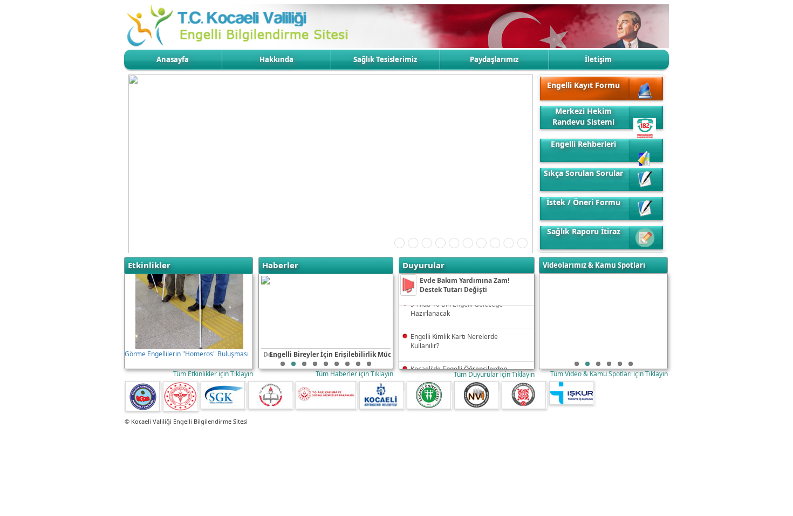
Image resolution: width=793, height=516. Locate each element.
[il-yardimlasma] (546, 386)
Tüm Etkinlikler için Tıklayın (213, 373)
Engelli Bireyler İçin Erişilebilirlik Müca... (334, 354)
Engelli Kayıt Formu (583, 85)
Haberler (280, 265)
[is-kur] (593, 386)
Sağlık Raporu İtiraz (583, 231)
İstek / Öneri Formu (583, 202)
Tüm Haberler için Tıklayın (354, 373)
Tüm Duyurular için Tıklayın (494, 374)
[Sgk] (245, 386)
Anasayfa (172, 59)
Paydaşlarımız (494, 59)
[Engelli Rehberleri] (645, 142)
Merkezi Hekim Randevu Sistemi (583, 116)
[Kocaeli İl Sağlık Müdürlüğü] (198, 386)
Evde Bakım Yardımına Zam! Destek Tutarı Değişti (464, 285)
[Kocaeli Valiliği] (160, 386)
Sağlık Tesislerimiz (385, 59)
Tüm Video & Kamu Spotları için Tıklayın (609, 373)
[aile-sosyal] (356, 386)
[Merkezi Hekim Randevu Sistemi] (645, 114)
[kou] (451, 386)
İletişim (598, 59)
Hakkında (276, 59)
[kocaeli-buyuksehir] (404, 386)
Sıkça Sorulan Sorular (583, 173)
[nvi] (499, 386)
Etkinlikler (149, 265)
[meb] (292, 386)
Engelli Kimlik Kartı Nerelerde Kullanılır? (454, 338)
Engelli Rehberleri (583, 144)
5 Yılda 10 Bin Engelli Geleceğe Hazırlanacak (457, 306)
